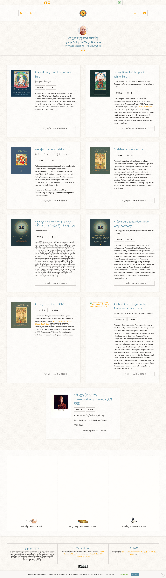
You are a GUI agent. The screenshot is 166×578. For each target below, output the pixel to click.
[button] (21, 13)
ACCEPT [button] (134, 574)
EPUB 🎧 (40, 310)
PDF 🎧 (53, 310)
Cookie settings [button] (122, 574)
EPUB (39, 87)
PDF (50, 87)
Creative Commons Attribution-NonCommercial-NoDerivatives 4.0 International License (84, 553)
